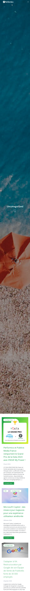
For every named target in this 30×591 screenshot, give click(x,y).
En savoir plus (8, 483)
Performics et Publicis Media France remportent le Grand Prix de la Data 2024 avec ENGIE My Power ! (14, 453)
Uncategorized (8, 420)
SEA (5, 491)
